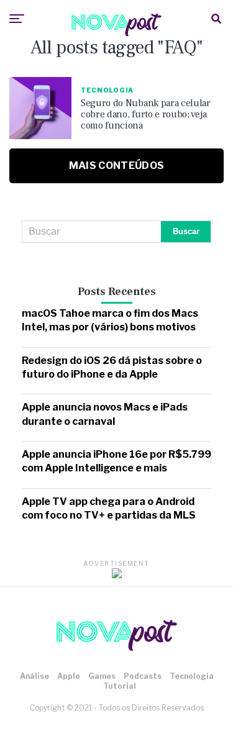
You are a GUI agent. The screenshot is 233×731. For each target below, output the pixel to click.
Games (102, 676)
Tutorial (119, 686)
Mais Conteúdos (116, 165)
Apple (68, 676)
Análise (34, 676)
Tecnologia (192, 676)
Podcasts (143, 676)
